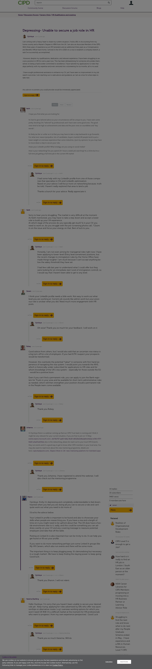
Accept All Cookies (124, 661)
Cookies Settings (108, 661)
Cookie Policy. (57, 665)
